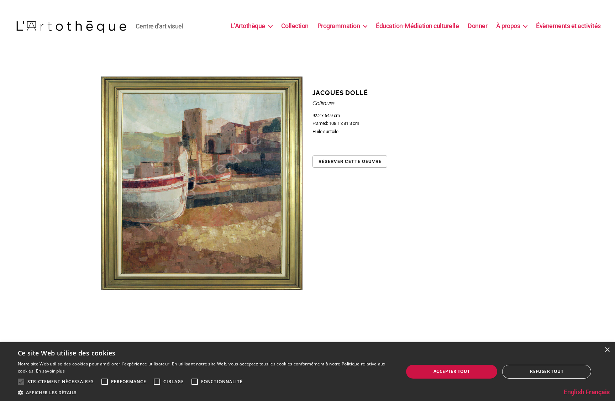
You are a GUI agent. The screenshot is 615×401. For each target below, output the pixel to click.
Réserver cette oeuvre (350, 161)
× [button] (607, 350)
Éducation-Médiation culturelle (417, 26)
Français (597, 392)
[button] (205, 392)
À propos (508, 26)
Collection (295, 26)
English (574, 392)
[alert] (307, 371)
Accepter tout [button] (451, 371)
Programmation (338, 26)
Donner (477, 26)
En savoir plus (50, 371)
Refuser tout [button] (546, 371)
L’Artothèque (248, 26)
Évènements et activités (568, 26)
